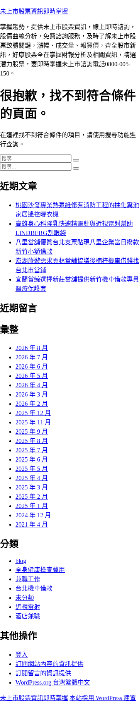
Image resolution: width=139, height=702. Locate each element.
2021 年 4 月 (31, 524)
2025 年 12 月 (33, 413)
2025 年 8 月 (31, 441)
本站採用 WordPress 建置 (103, 698)
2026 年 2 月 (31, 403)
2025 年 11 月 (33, 422)
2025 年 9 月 (31, 431)
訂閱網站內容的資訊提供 (49, 664)
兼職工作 (27, 579)
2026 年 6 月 (31, 366)
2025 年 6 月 (31, 459)
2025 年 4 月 (31, 478)
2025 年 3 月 (31, 487)
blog (20, 561)
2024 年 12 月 (33, 515)
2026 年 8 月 (31, 348)
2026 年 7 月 (31, 357)
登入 (21, 654)
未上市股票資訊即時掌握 (34, 11)
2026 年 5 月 (31, 375)
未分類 (24, 597)
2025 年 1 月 (31, 506)
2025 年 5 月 (31, 468)
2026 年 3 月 (31, 394)
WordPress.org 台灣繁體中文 (52, 682)
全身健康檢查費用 (40, 569)
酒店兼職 (27, 616)
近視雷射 (27, 607)
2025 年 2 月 (31, 496)
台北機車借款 (34, 588)
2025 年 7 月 (31, 450)
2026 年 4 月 (31, 385)
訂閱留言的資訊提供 (43, 673)
